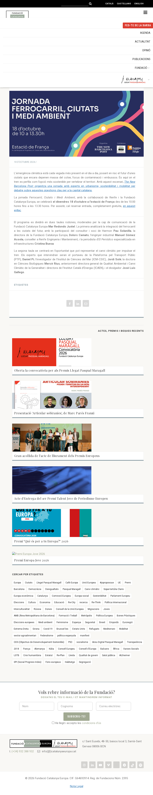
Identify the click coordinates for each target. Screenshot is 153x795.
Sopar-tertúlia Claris (114, 589)
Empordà (113, 622)
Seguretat (90, 622)
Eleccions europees (24, 622)
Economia (45, 602)
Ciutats (28, 582)
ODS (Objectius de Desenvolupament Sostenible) (39, 642)
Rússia (37, 609)
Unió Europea (89, 582)
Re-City (71, 602)
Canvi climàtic (92, 589)
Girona (36, 629)
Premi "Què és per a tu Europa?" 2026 (41, 541)
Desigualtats (52, 589)
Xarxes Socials (131, 649)
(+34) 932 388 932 (23, 751)
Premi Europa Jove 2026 (31, 560)
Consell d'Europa (87, 649)
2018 (16, 649)
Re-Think (96, 602)
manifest (84, 635)
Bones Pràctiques (126, 615)
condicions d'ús (91, 723)
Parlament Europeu (120, 596)
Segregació (85, 662)
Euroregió (127, 622)
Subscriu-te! (76, 716)
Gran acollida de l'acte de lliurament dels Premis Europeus (56, 456)
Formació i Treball (68, 615)
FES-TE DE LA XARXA (138, 25)
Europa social (82, 596)
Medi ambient (45, 622)
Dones (48, 609)
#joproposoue (107, 582)
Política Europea (104, 615)
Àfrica (116, 649)
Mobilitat (123, 629)
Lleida (72, 655)
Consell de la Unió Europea (70, 609)
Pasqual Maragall (72, 589)
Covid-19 (47, 629)
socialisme (82, 642)
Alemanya (39, 649)
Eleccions (19, 602)
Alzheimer (124, 655)
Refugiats (94, 629)
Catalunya (42, 596)
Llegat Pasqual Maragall (49, 582)
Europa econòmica (23, 596)
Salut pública (108, 655)
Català (109, 4)
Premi (128, 582)
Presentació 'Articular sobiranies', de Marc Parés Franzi (54, 413)
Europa (17, 582)
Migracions (93, 609)
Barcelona (19, 589)
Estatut (49, 655)
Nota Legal (76, 786)
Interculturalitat (22, 609)
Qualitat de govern (88, 655)
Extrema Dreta (21, 629)
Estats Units (78, 629)
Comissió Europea (61, 596)
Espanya (76, 622)
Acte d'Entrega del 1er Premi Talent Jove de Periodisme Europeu (61, 498)
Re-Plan (61, 655)
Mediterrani (109, 629)
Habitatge (70, 662)
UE (119, 582)
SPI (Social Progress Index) (27, 662)
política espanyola (66, 635)
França (26, 649)
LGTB (16, 655)
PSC (70, 642)
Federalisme (46, 635)
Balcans (104, 649)
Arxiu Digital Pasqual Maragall (107, 642)
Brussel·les (62, 629)
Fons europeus (53, 662)
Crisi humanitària (32, 655)
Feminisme (62, 622)
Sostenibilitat (99, 596)
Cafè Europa (71, 582)
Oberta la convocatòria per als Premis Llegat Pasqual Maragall (59, 370)
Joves (106, 609)
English (139, 4)
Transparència (134, 642)
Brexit (102, 622)
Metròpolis (86, 615)
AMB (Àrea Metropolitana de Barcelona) (34, 615)
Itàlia (51, 649)
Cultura (32, 602)
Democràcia (35, 589)
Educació (59, 602)
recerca (83, 602)
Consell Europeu (66, 649)
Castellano (124, 4)
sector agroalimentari (25, 635)
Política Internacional (116, 602)
